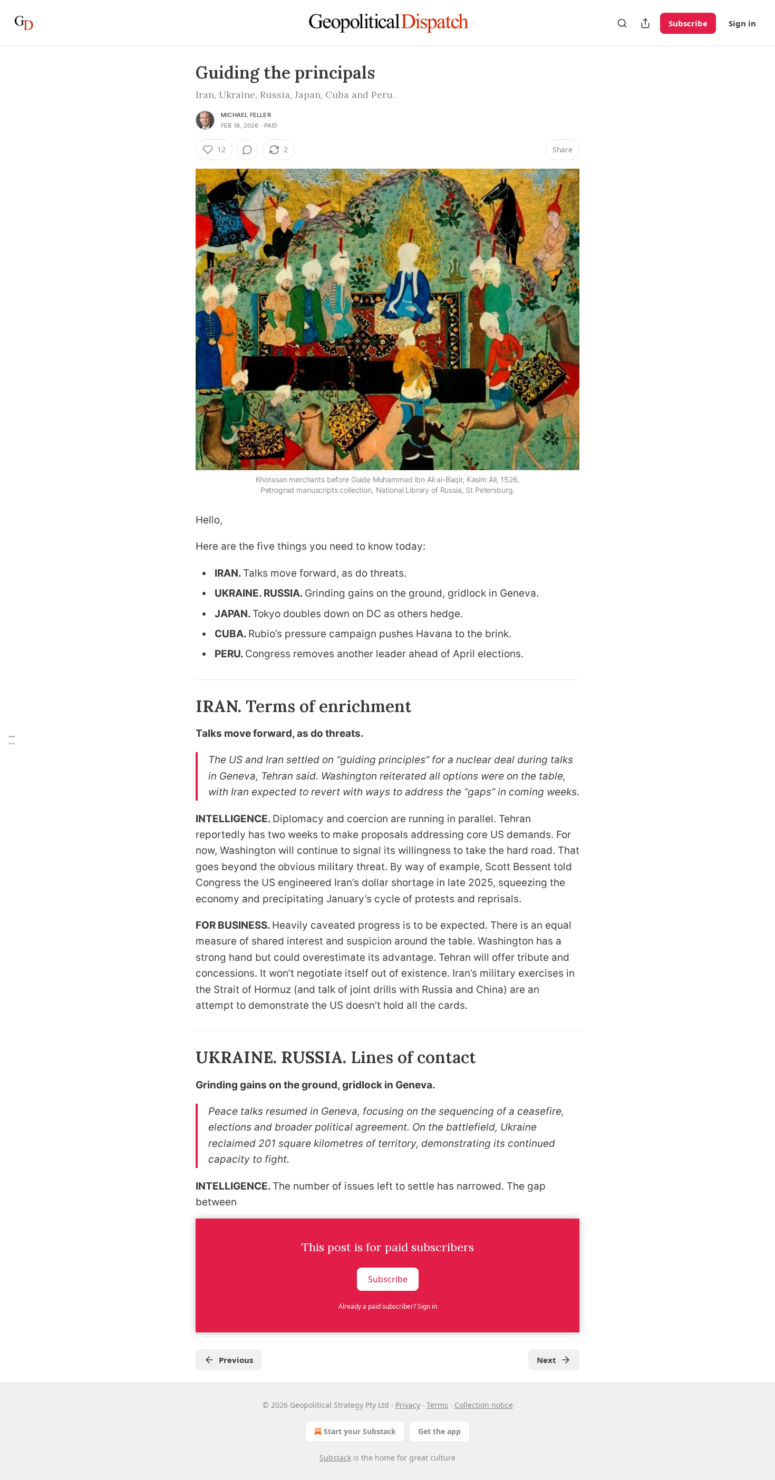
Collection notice (483, 1405)
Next (546, 1360)
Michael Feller (246, 115)
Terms (437, 1405)
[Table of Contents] (11, 740)
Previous (236, 1360)
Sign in (742, 23)
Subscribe (688, 23)
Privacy (407, 1405)
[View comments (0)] (247, 149)
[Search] (622, 23)
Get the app (439, 1431)
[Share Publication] (645, 23)
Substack (335, 1458)
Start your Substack (360, 1431)
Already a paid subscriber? (387, 1306)
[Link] (180, 706)
